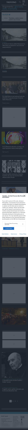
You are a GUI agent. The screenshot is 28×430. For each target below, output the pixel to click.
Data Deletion (5, 234)
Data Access (14, 234)
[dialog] (14, 215)
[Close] (24, 196)
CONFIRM (9, 228)
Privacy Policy (22, 234)
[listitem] (14, 224)
